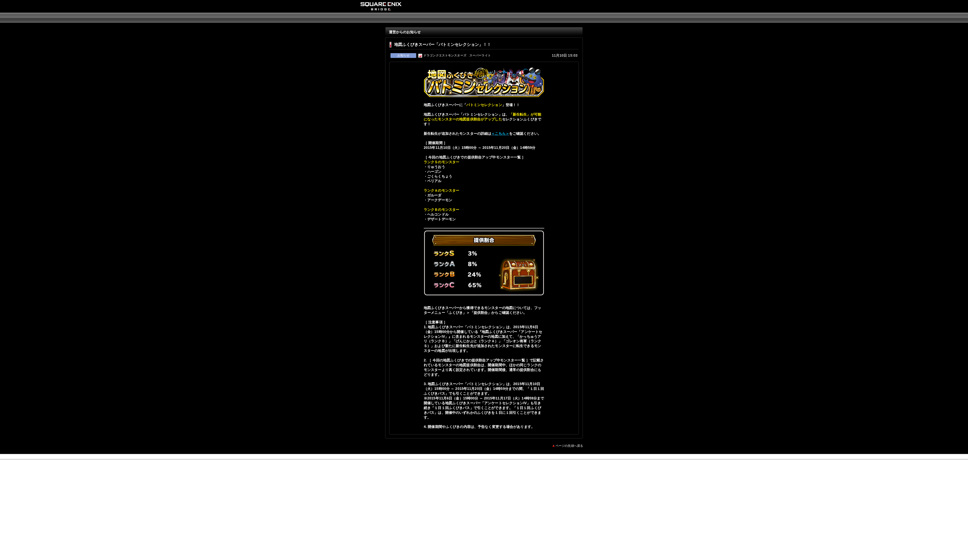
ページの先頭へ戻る (569, 446)
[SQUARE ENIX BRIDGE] (381, 8)
